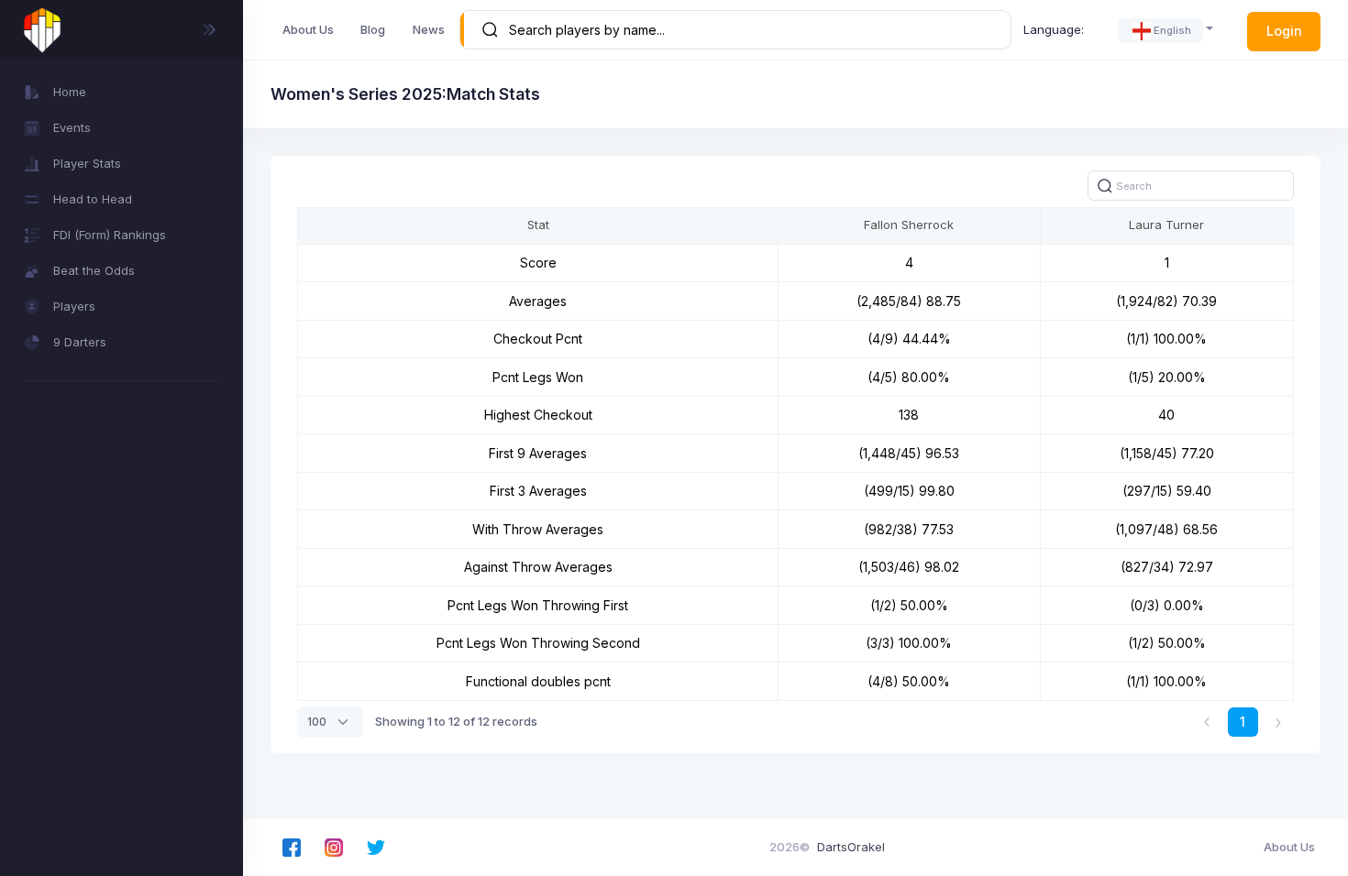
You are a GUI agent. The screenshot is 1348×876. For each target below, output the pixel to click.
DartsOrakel (851, 846)
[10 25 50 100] (330, 722)
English (1172, 30)
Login (1284, 30)
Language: (1053, 29)
